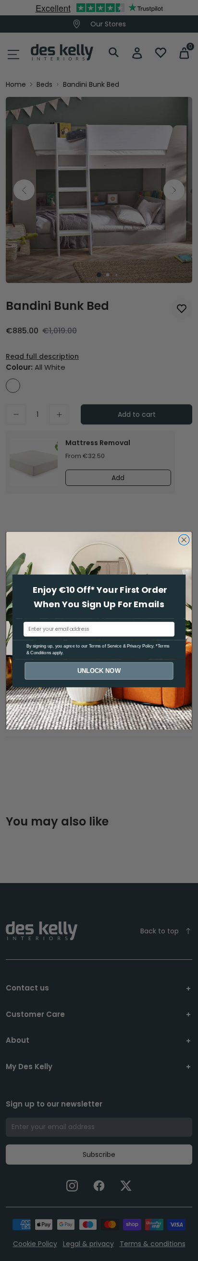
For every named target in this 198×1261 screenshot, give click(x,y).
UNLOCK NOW (98, 670)
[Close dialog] (183, 539)
